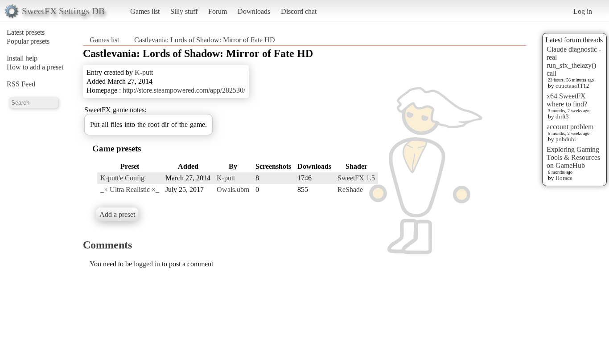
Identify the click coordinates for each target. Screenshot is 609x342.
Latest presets (26, 32)
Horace (564, 178)
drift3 (562, 116)
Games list (145, 11)
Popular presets (28, 41)
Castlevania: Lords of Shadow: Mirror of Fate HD (204, 40)
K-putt (144, 72)
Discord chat (299, 11)
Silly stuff (184, 11)
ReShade (350, 189)
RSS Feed (21, 84)
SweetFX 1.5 (356, 178)
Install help (22, 58)
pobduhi (566, 139)
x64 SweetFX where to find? (567, 100)
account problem (570, 126)
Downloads (254, 11)
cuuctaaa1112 (572, 85)
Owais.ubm (233, 189)
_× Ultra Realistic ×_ (129, 189)
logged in (147, 264)
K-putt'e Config (122, 178)
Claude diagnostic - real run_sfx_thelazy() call (574, 61)
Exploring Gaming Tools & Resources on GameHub (573, 157)
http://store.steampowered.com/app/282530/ (184, 90)
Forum (217, 11)
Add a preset (117, 214)
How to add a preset (35, 67)
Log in (582, 11)
